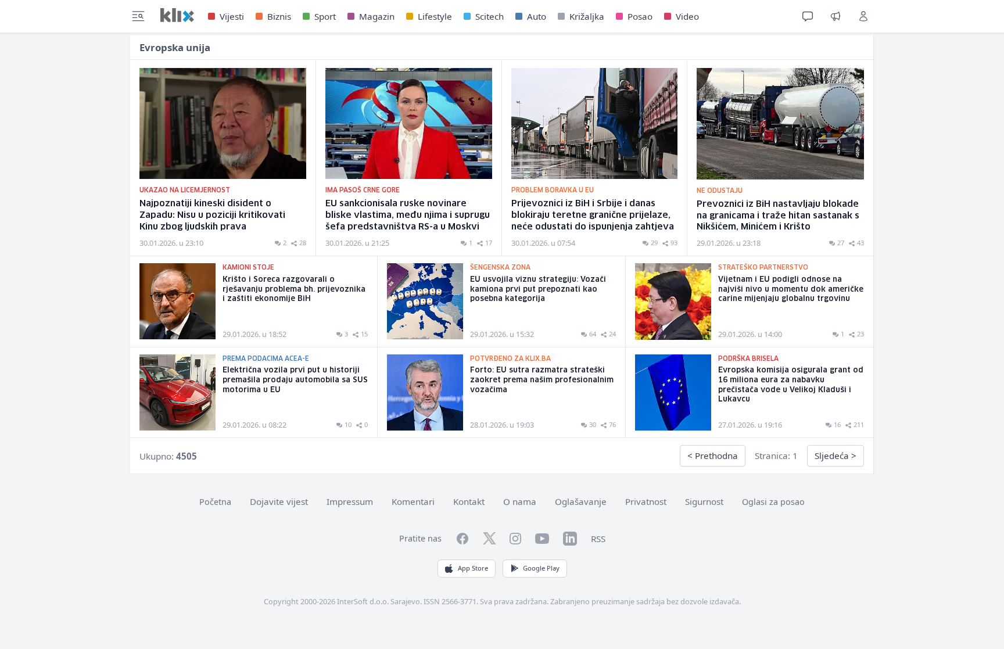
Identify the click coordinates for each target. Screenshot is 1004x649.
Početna (215, 501)
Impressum (350, 501)
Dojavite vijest (279, 501)
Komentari (413, 501)
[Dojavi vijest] (835, 16)
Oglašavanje (581, 501)
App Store (473, 568)
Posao (640, 16)
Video (687, 16)
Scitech (489, 16)
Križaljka (586, 16)
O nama (519, 501)
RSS (598, 538)
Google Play (541, 568)
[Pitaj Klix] (807, 16)
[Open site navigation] (138, 16)
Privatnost (645, 501)
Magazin (377, 16)
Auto (536, 16)
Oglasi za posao (773, 501)
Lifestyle (435, 16)
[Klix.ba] (177, 15)
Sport (325, 16)
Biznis (279, 16)
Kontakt (469, 501)
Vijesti (232, 16)
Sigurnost (704, 501)
